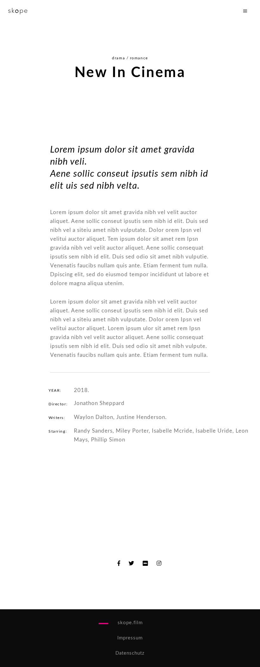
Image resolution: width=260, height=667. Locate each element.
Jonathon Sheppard (99, 403)
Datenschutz (130, 653)
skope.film (130, 622)
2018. (81, 390)
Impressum (130, 638)
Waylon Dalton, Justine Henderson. (120, 417)
